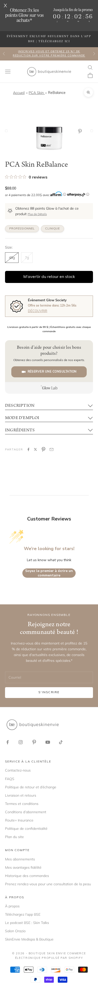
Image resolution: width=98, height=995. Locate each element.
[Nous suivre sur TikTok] (60, 742)
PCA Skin (37, 92)
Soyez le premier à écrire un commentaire (49, 573)
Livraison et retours (20, 795)
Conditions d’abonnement (25, 812)
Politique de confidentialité (26, 828)
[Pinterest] (81, 131)
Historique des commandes (27, 875)
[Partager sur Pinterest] (43, 449)
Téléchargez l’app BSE (22, 914)
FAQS (9, 779)
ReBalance (57, 93)
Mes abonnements (20, 859)
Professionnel (22, 228)
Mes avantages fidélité (23, 867)
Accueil (19, 92)
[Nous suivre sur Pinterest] (34, 742)
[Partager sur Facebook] (28, 449)
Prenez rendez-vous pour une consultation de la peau (48, 884)
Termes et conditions (21, 803)
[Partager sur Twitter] (35, 449)
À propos (12, 906)
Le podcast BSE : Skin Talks (27, 922)
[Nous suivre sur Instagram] (20, 742)
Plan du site (14, 837)
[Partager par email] (52, 449)
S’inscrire (49, 692)
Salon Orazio (15, 931)
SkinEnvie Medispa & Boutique (29, 939)
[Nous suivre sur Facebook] (7, 742)
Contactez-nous (18, 770)
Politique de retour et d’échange (30, 787)
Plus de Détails (37, 214)
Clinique (52, 228)
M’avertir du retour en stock (49, 277)
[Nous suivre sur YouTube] (47, 742)
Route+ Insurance (19, 820)
